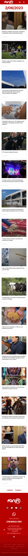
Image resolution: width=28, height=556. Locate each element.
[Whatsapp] (21, 508)
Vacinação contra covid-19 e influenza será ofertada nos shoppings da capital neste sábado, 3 (13, 123)
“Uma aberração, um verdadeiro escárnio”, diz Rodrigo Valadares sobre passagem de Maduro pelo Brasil (13, 478)
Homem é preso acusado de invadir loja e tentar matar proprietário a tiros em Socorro (13, 210)
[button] (20, 2)
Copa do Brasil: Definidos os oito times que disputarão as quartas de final (13, 387)
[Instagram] (7, 508)
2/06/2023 (14, 8)
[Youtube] (16, 508)
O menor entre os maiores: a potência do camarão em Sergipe (12, 239)
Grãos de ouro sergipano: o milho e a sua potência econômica (12, 327)
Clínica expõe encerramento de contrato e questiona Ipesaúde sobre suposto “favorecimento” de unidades (12, 92)
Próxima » (18, 490)
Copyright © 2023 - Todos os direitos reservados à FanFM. (14, 552)
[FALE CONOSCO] (14, 514)
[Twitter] (12, 508)
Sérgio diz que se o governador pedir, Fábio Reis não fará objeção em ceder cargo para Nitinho (13, 447)
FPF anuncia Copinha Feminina (10, 152)
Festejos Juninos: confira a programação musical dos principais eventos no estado (13, 180)
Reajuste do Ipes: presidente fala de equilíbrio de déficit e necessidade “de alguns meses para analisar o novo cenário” (14, 358)
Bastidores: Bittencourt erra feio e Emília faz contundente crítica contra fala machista (13, 32)
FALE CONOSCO (14, 518)
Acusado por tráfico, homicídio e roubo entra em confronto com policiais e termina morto (13, 417)
